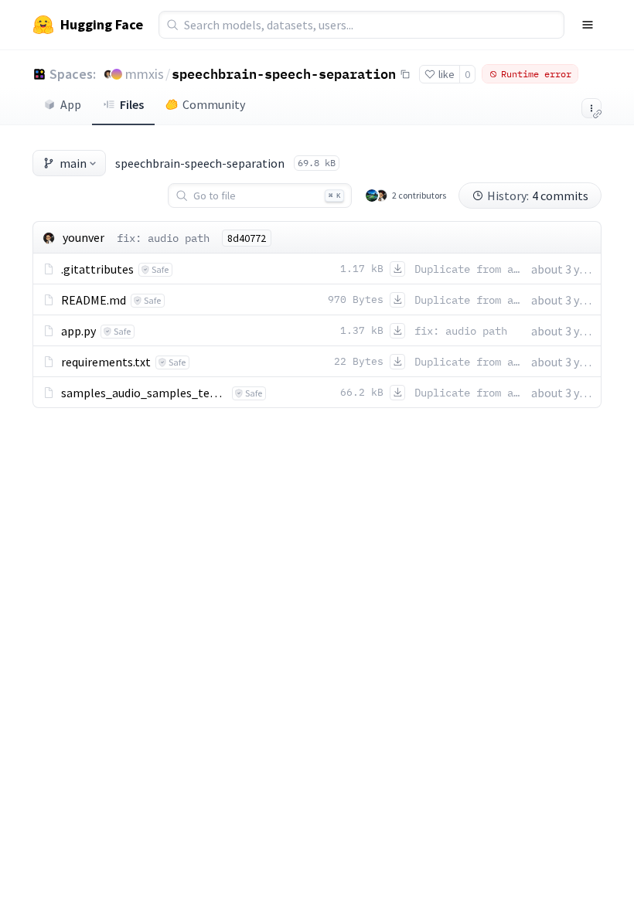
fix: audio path (163, 238)
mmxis (144, 74)
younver (83, 237)
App (70, 104)
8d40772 (246, 238)
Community (213, 104)
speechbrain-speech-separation (284, 73)
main (73, 163)
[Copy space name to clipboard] (405, 74)
